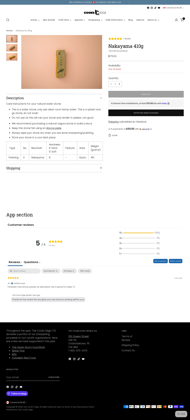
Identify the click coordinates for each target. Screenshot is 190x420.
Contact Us (128, 350)
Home (9, 30)
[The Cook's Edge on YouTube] (159, 8)
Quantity (113, 78)
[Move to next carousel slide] (181, 196)
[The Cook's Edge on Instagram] (151, 8)
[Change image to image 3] (11, 57)
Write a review (175, 261)
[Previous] (61, 2)
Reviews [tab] (15, 262)
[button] (146, 129)
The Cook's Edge (31, 407)
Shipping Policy (130, 345)
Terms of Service (127, 338)
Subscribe (54, 377)
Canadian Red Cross (24, 357)
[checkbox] (85, 271)
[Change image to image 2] (11, 47)
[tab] (32, 262)
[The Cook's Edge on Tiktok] (155, 8)
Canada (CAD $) (174, 7)
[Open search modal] (8, 20)
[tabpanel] (95, 286)
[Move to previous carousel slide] (175, 197)
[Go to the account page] (176, 20)
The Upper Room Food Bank (28, 347)
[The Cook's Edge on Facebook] (148, 8)
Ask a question (160, 261)
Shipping (113, 121)
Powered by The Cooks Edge (19, 409)
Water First (18, 350)
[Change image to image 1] (11, 38)
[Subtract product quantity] (110, 84)
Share (115, 135)
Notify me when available (146, 113)
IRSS (14, 354)
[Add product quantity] (119, 84)
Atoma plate (53, 128)
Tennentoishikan (118, 51)
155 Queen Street (78, 336)
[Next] (129, 2)
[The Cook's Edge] (95, 12)
